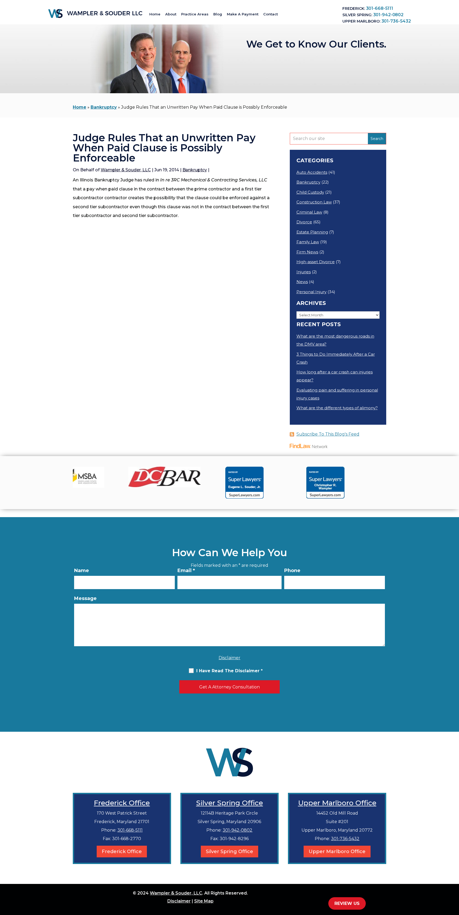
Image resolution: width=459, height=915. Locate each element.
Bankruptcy (194, 169)
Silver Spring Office (229, 803)
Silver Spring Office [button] (229, 851)
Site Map (204, 901)
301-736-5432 (396, 21)
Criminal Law (309, 212)
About (170, 14)
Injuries (303, 271)
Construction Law (314, 202)
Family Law (307, 241)
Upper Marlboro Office (337, 803)
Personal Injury (311, 291)
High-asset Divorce (315, 261)
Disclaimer (229, 657)
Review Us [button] (347, 903)
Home (154, 14)
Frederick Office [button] (122, 851)
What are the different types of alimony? (337, 407)
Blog (217, 14)
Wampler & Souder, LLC (126, 169)
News (302, 281)
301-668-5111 (379, 8)
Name (81, 570)
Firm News (307, 251)
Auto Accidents (311, 172)
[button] (453, 876)
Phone (292, 570)
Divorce (304, 221)
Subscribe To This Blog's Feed (327, 434)
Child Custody (310, 192)
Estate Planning (312, 232)
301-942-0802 (388, 14)
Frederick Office (122, 803)
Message (85, 598)
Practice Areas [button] (195, 14)
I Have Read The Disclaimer (229, 670)
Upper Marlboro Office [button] (337, 851)
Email (186, 570)
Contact (270, 14)
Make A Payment (242, 14)
